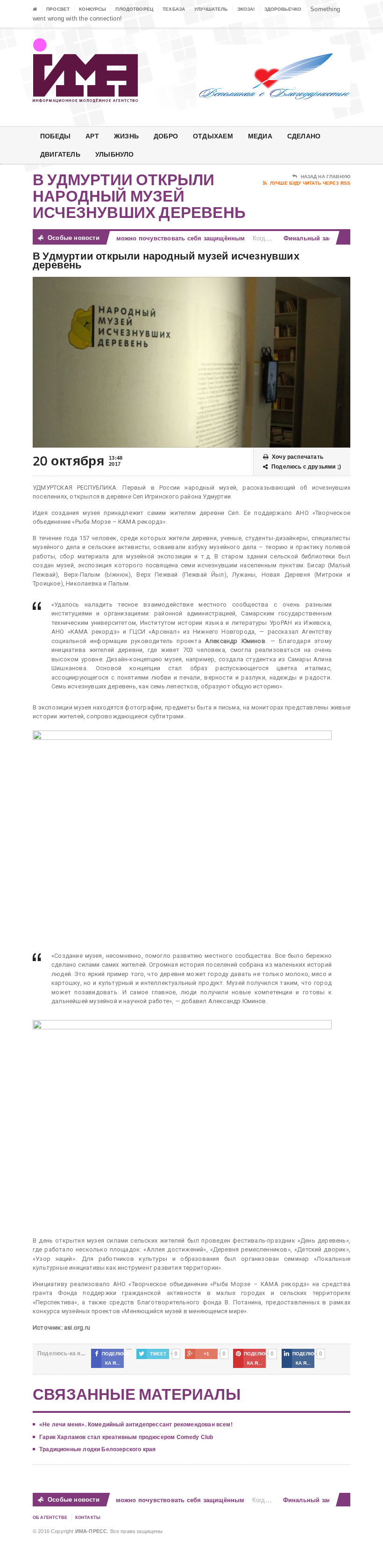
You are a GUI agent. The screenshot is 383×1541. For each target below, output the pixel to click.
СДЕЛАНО (303, 136)
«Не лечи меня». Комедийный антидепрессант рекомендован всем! (136, 1424)
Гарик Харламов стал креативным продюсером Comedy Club (126, 1437)
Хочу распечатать (297, 457)
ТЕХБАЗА (174, 9)
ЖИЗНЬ (126, 136)
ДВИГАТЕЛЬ (60, 154)
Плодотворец (134, 9)
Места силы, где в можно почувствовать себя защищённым (142, 238)
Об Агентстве (50, 1517)
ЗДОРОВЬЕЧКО (283, 9)
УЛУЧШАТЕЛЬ (211, 9)
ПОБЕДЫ (55, 136)
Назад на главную (325, 176)
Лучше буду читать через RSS (310, 183)
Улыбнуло (114, 154)
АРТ (92, 136)
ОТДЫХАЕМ (213, 136)
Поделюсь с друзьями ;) (306, 466)
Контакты (87, 1517)
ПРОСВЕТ (58, 9)
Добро (166, 136)
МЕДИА (260, 136)
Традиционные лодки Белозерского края (97, 1449)
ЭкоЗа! (246, 9)
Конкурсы (92, 9)
